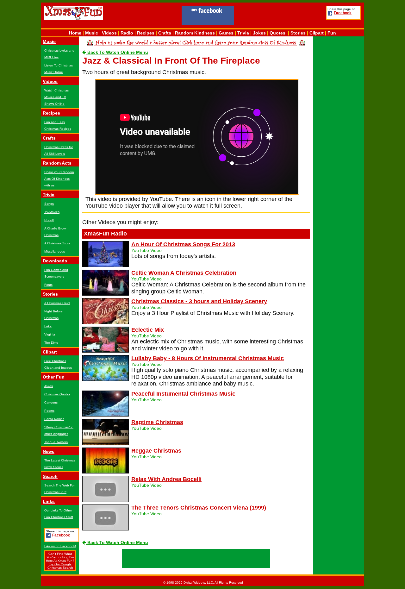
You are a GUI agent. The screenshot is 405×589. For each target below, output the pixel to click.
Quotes (277, 32)
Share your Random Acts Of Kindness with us (59, 178)
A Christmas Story (57, 243)
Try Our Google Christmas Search (60, 565)
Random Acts (57, 163)
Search (50, 476)
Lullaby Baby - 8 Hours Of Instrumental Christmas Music (207, 358)
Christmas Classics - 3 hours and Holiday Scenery (199, 301)
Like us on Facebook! (60, 546)
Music (91, 32)
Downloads (55, 260)
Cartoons (51, 402)
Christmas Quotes (57, 394)
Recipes (145, 32)
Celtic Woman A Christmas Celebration (183, 273)
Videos (109, 32)
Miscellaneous (54, 251)
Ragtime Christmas (157, 422)
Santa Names (54, 419)
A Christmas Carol (57, 303)
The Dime (51, 342)
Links (49, 501)
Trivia (243, 32)
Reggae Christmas (156, 451)
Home (75, 32)
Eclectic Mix (147, 330)
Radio (127, 32)
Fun (331, 32)
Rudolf (49, 220)
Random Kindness (195, 32)
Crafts (164, 32)
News (48, 451)
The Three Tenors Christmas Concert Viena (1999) (198, 507)
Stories (298, 32)
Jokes (259, 32)
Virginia (49, 334)
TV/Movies (51, 212)
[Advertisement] (280, 16)
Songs (49, 203)
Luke (48, 326)
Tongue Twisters (56, 442)
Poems (49, 410)
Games (226, 32)
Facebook (343, 13)
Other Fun (54, 376)
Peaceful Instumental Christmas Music (183, 394)
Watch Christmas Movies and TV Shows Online (56, 97)
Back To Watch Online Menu (117, 52)
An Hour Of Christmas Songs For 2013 (183, 244)
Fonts (48, 284)
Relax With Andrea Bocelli (166, 479)
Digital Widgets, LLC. (199, 582)
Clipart (316, 32)
